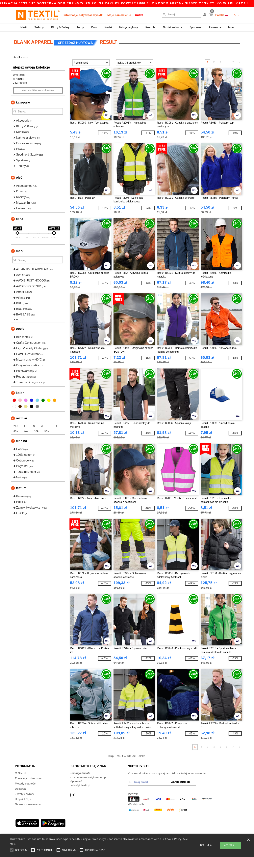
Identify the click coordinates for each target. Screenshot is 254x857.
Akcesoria (215, 27)
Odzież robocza (172, 27)
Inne (231, 27)
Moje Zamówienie (119, 14)
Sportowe (195, 27)
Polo (94, 27)
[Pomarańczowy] (54, 400)
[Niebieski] (31, 400)
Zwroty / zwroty (24, 793)
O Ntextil (20, 773)
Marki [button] (20, 251)
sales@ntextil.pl (80, 785)
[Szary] (37, 406)
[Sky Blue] (37, 400)
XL (57, 426)
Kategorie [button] (23, 102)
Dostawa (20, 788)
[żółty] (49, 400)
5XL (46, 430)
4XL (36, 430)
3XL (26, 430)
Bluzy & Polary (60, 27)
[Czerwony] (14, 400)
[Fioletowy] (26, 400)
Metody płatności (25, 783)
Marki (23, 27)
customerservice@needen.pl (88, 777)
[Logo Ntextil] (38, 15)
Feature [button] (21, 488)
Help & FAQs (23, 799)
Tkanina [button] (21, 441)
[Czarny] (31, 406)
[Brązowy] (20, 406)
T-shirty (39, 27)
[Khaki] (26, 406)
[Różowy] (20, 400)
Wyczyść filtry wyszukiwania (38, 90)
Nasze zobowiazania (28, 804)
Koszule (150, 27)
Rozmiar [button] (21, 418)
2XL (15, 430)
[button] (205, 14)
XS (25, 426)
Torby (80, 27)
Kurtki (108, 27)
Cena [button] (19, 219)
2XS (15, 426)
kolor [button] (20, 393)
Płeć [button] (19, 177)
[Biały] (14, 406)
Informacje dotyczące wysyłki (83, 14)
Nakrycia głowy (128, 27)
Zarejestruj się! (181, 781)
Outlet (139, 14)
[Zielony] (43, 400)
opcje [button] (20, 328)
